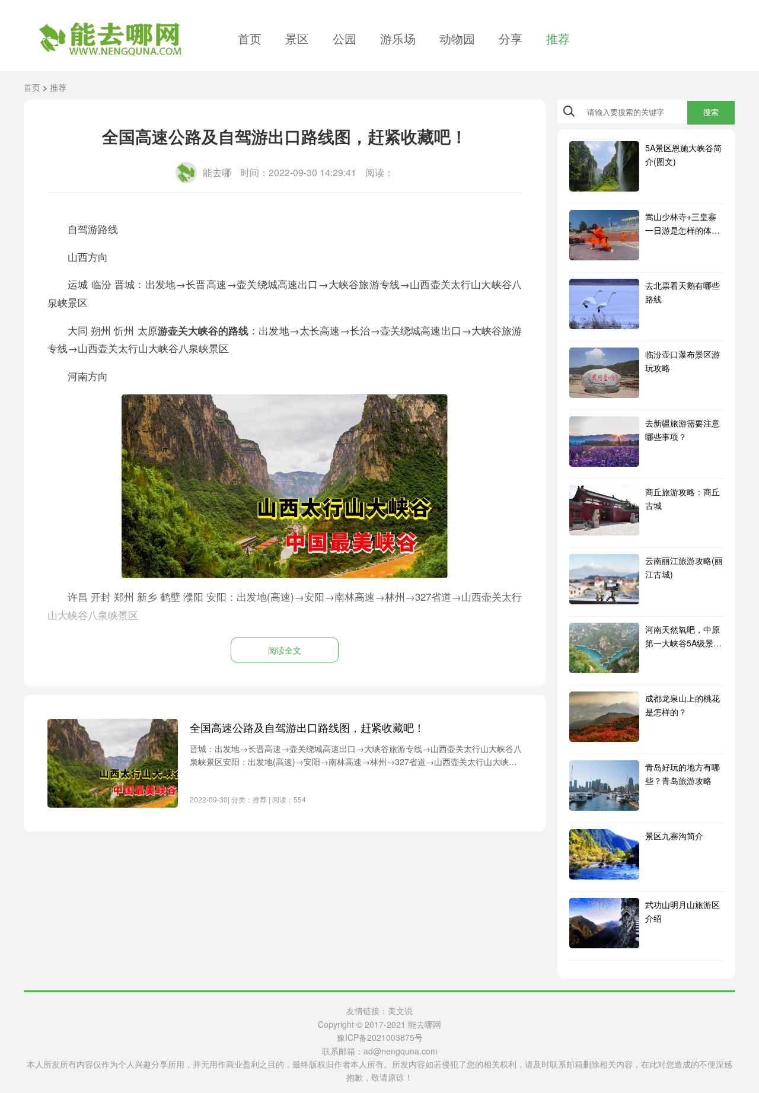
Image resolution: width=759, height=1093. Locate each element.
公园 (344, 38)
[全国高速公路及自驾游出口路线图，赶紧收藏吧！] (112, 763)
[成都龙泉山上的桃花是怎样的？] (604, 717)
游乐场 (398, 38)
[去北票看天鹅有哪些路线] (604, 304)
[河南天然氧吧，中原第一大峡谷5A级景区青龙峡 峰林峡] (604, 648)
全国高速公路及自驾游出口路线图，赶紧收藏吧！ (307, 727)
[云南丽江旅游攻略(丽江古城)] (604, 579)
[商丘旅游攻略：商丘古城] (604, 510)
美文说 (400, 1010)
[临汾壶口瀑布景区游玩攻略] (604, 373)
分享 (510, 38)
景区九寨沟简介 (674, 836)
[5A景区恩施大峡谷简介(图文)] (604, 166)
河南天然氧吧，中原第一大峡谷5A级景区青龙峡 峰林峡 (683, 642)
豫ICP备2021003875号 (380, 1037)
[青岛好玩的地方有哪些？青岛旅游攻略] (604, 785)
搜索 (711, 112)
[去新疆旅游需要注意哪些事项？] (604, 441)
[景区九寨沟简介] (604, 854)
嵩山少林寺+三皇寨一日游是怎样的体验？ (680, 230)
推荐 (558, 38)
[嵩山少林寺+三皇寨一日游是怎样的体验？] (604, 235)
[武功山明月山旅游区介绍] (604, 923)
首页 (249, 38)
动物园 (457, 38)
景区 (297, 38)
